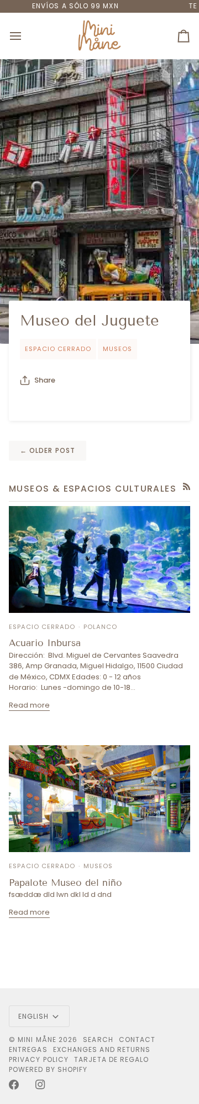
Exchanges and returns (102, 1049)
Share (44, 380)
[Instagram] (40, 1085)
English (33, 1016)
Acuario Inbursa (45, 643)
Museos (117, 348)
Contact (137, 1039)
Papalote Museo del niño (65, 883)
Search (98, 1039)
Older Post (47, 450)
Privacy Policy (39, 1059)
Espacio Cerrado (58, 348)
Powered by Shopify (48, 1069)
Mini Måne (37, 1039)
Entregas (28, 1049)
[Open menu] (25, 36)
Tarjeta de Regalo (111, 1059)
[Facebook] (14, 1085)
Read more (29, 705)
